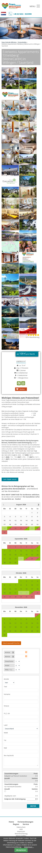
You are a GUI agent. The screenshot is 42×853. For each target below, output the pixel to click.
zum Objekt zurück (9, 479)
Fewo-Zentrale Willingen (9, 42)
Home (11, 822)
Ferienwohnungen (25, 822)
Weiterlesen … (29, 847)
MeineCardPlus (21, 836)
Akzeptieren (21, 850)
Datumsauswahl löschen (11, 643)
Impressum (21, 831)
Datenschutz (21, 827)
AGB (21, 829)
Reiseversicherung (21, 834)
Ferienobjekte (22, 42)
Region (16, 824)
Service (26, 824)
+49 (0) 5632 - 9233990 (22, 14)
